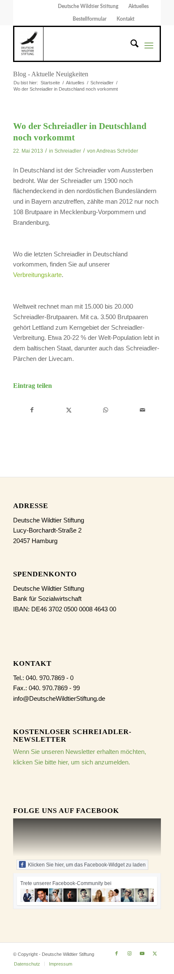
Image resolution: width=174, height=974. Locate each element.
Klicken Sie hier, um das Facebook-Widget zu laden (87, 865)
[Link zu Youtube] (142, 953)
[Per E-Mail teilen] (142, 410)
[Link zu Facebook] (116, 953)
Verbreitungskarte (37, 274)
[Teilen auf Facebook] (32, 410)
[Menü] (148, 45)
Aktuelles (138, 6)
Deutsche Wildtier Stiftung (88, 6)
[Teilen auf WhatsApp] (105, 410)
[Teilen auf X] (69, 410)
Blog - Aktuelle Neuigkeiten (50, 74)
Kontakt (125, 19)
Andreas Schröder (117, 151)
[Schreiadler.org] (28, 44)
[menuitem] (88, 6)
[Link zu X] (154, 953)
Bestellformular (89, 19)
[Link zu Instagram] (129, 953)
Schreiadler (67, 151)
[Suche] (130, 45)
